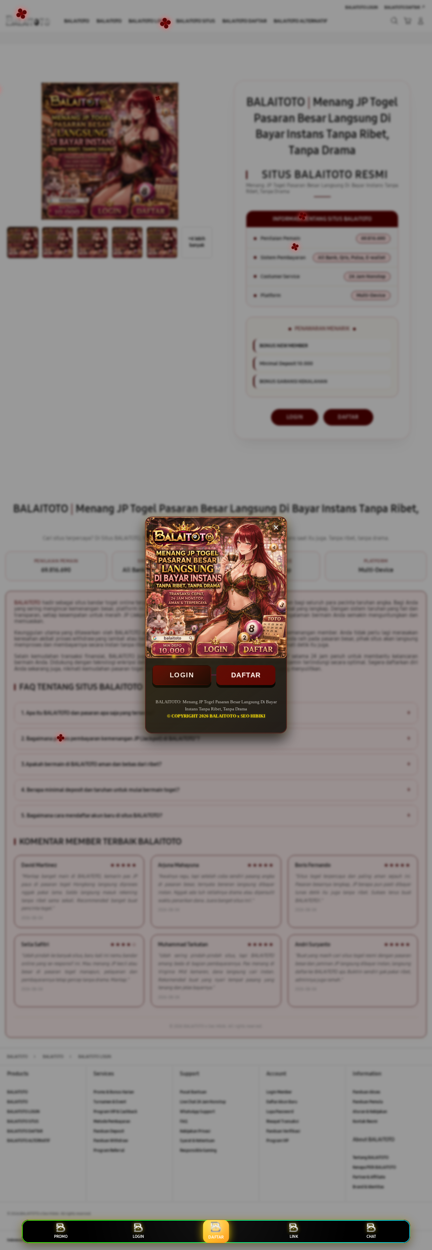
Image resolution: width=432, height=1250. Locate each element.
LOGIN (182, 675)
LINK (294, 1236)
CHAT (371, 1236)
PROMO (61, 1236)
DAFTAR (246, 675)
